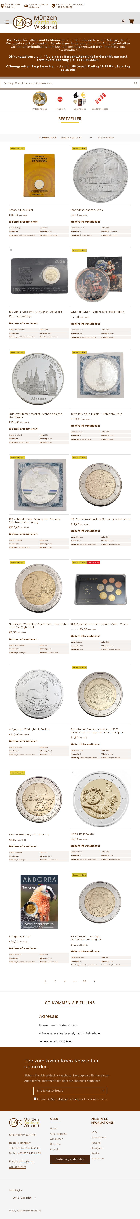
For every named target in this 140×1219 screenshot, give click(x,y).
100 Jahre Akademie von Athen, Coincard (35, 312)
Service (95, 1153)
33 (84, 981)
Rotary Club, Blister (21, 210)
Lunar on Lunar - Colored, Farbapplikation (98, 312)
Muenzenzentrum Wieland (29, 1210)
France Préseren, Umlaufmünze (29, 834)
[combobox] (70, 83)
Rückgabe (97, 1148)
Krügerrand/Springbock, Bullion (29, 729)
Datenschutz (98, 1137)
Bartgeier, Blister (19, 936)
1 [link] (45, 981)
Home (53, 1128)
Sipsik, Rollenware (82, 834)
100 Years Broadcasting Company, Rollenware (100, 519)
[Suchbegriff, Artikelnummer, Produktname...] (136, 83)
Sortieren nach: (48, 137)
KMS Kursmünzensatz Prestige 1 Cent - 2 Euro (100, 624)
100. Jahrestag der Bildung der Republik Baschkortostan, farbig (34, 521)
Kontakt (55, 1149)
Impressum (98, 1158)
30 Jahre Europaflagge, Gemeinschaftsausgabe (86, 938)
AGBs (94, 1132)
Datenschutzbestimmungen (65, 1099)
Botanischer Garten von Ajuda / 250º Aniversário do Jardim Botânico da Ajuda (97, 731)
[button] (7, 22)
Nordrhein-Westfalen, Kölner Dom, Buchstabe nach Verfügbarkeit (38, 626)
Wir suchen (56, 1138)
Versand (96, 1142)
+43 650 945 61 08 (29, 1153)
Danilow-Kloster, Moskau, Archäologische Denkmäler (35, 416)
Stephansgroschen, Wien (87, 210)
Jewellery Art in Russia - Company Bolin (96, 414)
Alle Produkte (58, 1133)
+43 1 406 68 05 (30, 1148)
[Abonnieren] (103, 1090)
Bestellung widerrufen (70, 1159)
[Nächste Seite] (95, 981)
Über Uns (55, 1144)
